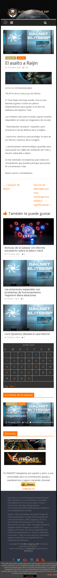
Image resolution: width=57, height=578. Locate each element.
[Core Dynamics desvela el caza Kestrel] (28, 306)
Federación (25, 93)
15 (14, 367)
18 (36, 367)
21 (7, 372)
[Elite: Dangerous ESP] (28, 8)
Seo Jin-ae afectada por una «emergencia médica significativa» (43, 194)
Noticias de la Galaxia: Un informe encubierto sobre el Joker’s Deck (25, 249)
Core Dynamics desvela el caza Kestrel (27, 334)
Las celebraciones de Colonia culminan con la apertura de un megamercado (28, 412)
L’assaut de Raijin (11, 187)
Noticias (21, 58)
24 (29, 372)
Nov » (12, 386)
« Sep (5, 386)
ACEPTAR (29, 576)
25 (36, 372)
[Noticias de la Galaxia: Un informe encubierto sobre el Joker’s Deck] (28, 219)
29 (14, 378)
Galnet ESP (11, 58)
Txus (26, 67)
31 (29, 378)
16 (21, 367)
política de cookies (45, 571)
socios (17, 566)
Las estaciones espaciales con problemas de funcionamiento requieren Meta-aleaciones (23, 292)
